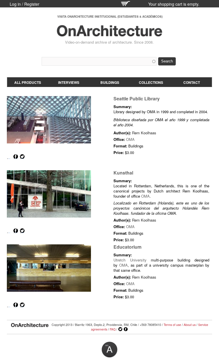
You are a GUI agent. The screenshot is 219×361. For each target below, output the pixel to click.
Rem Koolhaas (144, 132)
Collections (151, 82)
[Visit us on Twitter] (120, 329)
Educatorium (127, 247)
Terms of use (172, 325)
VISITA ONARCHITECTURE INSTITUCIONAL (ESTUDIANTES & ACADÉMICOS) (110, 17)
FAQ (112, 329)
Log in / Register (24, 4)
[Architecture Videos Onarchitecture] (109, 34)
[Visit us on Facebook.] (125, 329)
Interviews (68, 82)
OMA (130, 139)
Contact (191, 82)
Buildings (109, 82)
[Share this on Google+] (9, 156)
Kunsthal (123, 172)
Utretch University (129, 260)
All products (27, 82)
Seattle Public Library (136, 98)
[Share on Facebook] (15, 156)
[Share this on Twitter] (22, 156)
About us (190, 325)
